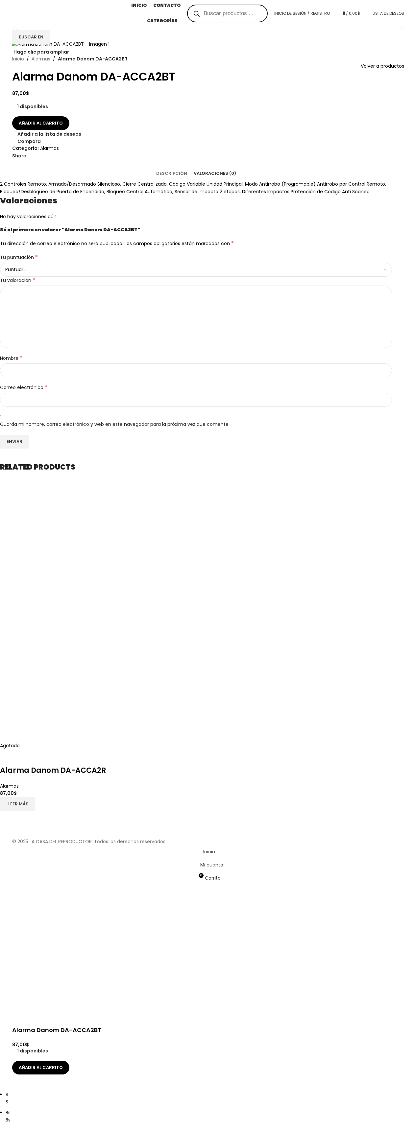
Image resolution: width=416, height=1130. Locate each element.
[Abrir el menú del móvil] (32, 13)
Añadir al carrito (41, 123)
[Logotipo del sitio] (69, 13)
